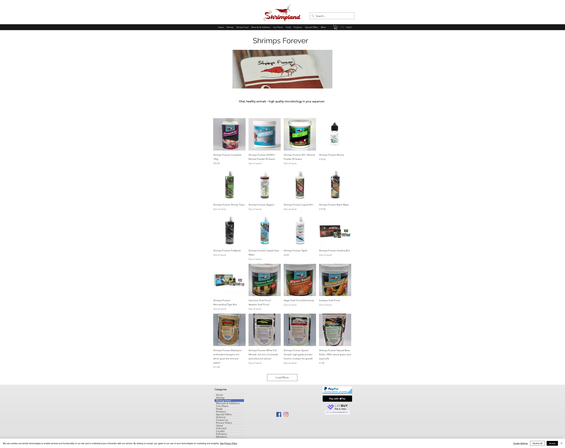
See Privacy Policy (228, 443)
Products (221, 411)
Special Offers (224, 414)
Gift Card (221, 428)
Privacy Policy (224, 423)
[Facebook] (278, 414)
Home (219, 395)
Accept (552, 443)
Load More (282, 377)
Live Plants (222, 406)
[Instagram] (286, 414)
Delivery (221, 417)
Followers (221, 434)
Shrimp (220, 397)
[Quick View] (229, 134)
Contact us (222, 420)
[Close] (561, 443)
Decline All (537, 443)
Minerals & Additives (228, 403)
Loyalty (220, 431)
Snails (219, 409)
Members (221, 437)
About (219, 425)
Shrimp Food (223, 400)
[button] (335, 27)
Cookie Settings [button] (520, 443)
